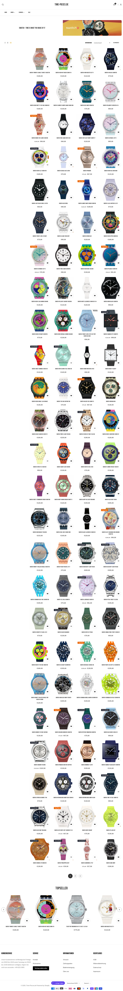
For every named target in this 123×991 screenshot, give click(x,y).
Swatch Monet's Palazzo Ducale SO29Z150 (40, 567)
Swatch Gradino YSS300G (39, 765)
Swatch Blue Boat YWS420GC (39, 830)
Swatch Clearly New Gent (63, 236)
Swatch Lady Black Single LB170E (40, 203)
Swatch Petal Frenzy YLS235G (111, 599)
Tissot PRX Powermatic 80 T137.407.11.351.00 (76, 926)
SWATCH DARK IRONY (110, 863)
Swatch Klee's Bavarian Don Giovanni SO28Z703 (110, 533)
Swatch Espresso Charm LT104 (40, 797)
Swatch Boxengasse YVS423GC (40, 532)
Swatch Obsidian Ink (111, 401)
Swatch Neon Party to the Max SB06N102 (39, 105)
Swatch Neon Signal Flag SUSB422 (40, 401)
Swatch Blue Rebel (63, 203)
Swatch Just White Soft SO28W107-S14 (63, 830)
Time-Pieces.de (31, 985)
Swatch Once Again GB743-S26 (63, 138)
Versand (65, 959)
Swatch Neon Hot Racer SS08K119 (63, 72)
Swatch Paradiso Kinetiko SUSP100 (63, 765)
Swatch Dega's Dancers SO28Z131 (40, 434)
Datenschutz (97, 967)
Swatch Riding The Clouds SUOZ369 (40, 138)
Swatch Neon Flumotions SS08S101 (110, 434)
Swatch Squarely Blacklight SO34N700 (111, 765)
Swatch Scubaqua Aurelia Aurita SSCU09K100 (87, 697)
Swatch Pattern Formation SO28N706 (87, 732)
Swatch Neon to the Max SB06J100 (40, 665)
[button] (12, 12)
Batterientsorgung (68, 967)
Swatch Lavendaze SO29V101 (87, 599)
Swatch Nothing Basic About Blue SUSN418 (63, 797)
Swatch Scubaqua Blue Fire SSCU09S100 (40, 599)
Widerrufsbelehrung (99, 963)
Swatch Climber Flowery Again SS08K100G (63, 105)
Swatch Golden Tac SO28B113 (87, 401)
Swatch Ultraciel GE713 (110, 138)
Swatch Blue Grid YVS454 (111, 499)
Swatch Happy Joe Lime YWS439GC (87, 499)
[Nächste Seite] (80, 876)
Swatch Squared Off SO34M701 (111, 334)
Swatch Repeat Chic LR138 (87, 467)
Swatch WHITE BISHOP (87, 830)
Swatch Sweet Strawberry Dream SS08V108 (39, 499)
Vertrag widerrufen (41, 968)
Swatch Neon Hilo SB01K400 (110, 171)
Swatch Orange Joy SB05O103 (39, 863)
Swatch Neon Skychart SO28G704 (39, 334)
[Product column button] (5, 42)
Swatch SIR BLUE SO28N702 (111, 72)
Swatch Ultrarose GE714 (39, 269)
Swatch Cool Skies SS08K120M (63, 532)
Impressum (96, 971)
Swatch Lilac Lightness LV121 (111, 203)
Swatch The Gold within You (63, 401)
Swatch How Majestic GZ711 (87, 72)
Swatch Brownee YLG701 (87, 765)
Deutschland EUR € (72, 983)
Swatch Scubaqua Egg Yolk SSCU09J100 (111, 697)
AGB (94, 959)
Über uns (66, 971)
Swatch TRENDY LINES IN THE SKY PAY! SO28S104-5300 (87, 335)
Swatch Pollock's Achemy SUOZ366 (63, 301)
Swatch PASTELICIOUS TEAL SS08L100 (63, 369)
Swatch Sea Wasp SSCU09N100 (63, 665)
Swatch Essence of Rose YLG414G (87, 434)
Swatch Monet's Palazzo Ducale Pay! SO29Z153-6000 (39, 698)
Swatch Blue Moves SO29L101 (111, 732)
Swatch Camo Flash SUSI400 (63, 467)
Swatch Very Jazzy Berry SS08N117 (87, 138)
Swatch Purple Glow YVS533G (63, 434)
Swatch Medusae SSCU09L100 (87, 665)
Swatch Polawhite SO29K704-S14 (110, 105)
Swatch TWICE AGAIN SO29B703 (63, 269)
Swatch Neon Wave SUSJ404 (87, 269)
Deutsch (86, 983)
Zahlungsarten (67, 963)
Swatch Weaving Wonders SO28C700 (63, 732)
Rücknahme (37, 963)
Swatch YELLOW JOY (110, 830)
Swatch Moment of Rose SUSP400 (39, 732)
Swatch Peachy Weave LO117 (63, 567)
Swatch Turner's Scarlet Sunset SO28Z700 (40, 72)
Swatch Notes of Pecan (87, 632)
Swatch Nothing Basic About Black (87, 797)
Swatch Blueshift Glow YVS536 (110, 567)
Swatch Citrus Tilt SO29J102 (39, 467)
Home (6, 12)
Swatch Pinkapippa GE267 (63, 863)
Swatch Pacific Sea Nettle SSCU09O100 (111, 665)
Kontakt (35, 959)
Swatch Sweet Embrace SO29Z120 (40, 369)
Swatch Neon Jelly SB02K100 (39, 171)
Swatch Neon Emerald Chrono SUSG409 (63, 334)
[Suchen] (2, 5)
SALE (29, 12)
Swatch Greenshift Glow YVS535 (87, 567)
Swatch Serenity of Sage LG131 (39, 632)
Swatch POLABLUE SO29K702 (110, 269)
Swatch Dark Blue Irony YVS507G (63, 697)
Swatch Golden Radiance (63, 632)
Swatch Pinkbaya (87, 171)
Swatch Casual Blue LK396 (63, 171)
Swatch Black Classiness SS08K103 (87, 532)
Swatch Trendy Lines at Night (40, 236)
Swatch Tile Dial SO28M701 (63, 599)
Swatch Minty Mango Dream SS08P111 (63, 499)
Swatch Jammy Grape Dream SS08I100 (87, 203)
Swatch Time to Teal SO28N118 (111, 797)
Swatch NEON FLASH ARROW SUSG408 (40, 301)
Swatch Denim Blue (87, 236)
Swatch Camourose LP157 (87, 863)
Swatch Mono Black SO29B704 (111, 301)
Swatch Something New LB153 (87, 369)
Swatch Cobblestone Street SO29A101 (111, 632)
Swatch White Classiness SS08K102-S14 (87, 301)
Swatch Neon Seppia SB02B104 (111, 236)
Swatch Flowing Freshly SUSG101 (111, 467)
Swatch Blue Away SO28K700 (87, 105)
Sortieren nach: (88, 43)
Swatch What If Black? (110, 369)
